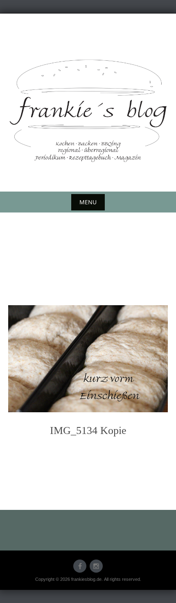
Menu (88, 202)
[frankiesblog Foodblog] (88, 110)
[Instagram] (96, 566)
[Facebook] (79, 566)
